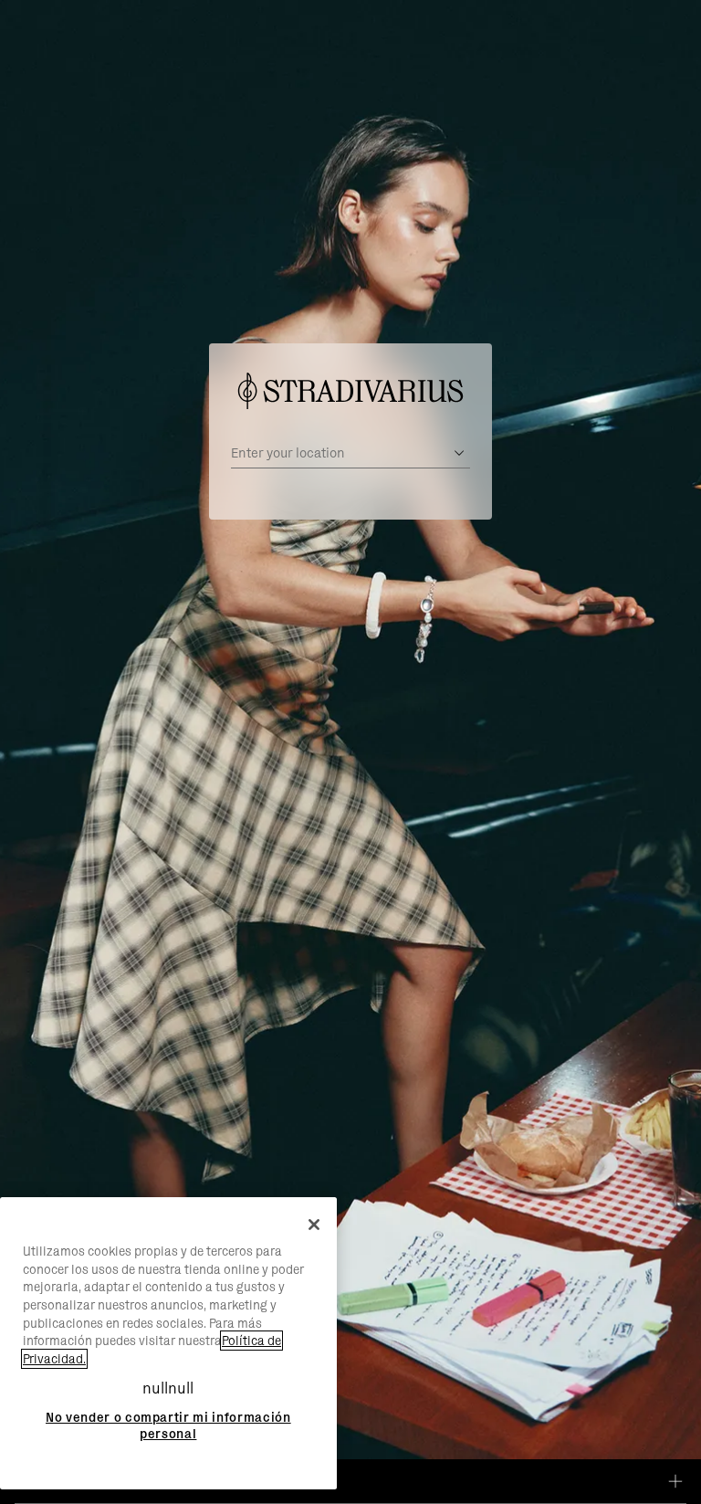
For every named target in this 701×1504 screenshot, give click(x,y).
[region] (168, 1343)
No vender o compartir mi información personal (168, 1425)
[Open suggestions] (459, 453)
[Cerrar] (314, 1224)
